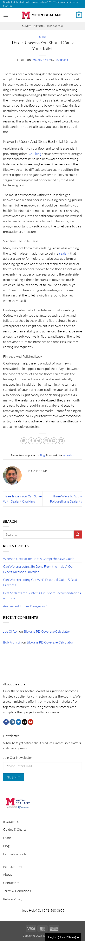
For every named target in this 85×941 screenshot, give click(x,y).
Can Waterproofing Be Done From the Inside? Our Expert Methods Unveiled (38, 569)
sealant (64, 253)
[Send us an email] (24, 722)
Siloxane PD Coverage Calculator (47, 631)
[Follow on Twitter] (18, 722)
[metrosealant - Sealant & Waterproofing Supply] (42, 15)
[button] (5, 15)
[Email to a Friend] (46, 440)
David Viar (61, 60)
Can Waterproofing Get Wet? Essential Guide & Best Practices (40, 582)
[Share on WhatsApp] (23, 440)
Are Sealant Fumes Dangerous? (25, 606)
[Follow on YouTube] (30, 722)
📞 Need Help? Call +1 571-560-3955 (42, 26)
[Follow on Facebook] (6, 722)
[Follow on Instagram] (12, 722)
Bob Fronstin (12, 642)
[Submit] (78, 534)
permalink (68, 455)
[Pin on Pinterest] (53, 440)
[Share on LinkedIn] (61, 440)
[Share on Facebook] (31, 440)
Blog (42, 37)
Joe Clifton (11, 631)
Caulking (35, 154)
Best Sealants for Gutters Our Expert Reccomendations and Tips (42, 595)
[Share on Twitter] (38, 440)
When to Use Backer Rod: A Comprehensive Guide (38, 559)
